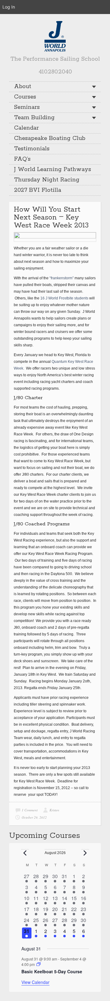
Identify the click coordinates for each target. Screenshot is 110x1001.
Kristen (54, 810)
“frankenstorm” (62, 278)
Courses (25, 97)
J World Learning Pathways (52, 169)
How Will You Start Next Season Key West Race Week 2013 (51, 217)
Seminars (27, 107)
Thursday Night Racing (46, 180)
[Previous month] (25, 853)
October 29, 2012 (34, 817)
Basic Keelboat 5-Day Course (51, 971)
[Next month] (85, 853)
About (22, 86)
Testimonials (32, 148)
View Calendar (35, 982)
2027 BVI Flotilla (37, 190)
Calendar (26, 128)
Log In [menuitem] (8, 6)
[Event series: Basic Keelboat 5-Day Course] (38, 964)
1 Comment (30, 810)
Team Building (34, 117)
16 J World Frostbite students (64, 298)
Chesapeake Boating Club (49, 138)
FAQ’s (22, 159)
